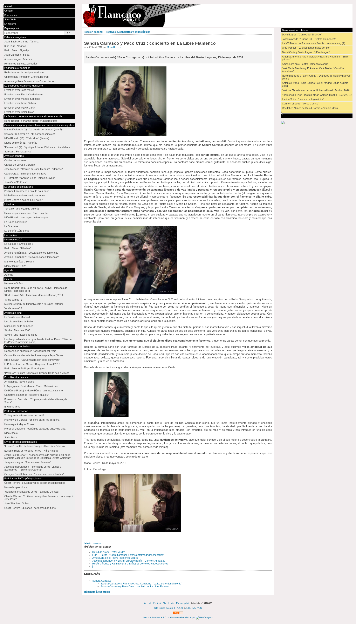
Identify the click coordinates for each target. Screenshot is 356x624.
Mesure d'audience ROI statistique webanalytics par (169, 617)
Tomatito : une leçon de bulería (21, 208)
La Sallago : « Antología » (18, 243)
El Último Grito (12, 406)
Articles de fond (13, 312)
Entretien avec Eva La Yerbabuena (23, 94)
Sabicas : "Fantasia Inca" (18, 151)
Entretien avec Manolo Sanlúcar (22, 98)
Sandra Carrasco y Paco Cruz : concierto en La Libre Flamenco (136, 586)
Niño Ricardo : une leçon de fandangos (26, 217)
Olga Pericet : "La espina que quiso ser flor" (306, 47)
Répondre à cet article (97, 591)
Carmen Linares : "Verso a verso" (300, 103)
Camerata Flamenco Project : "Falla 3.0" (26, 394)
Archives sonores (14, 156)
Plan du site (11, 15)
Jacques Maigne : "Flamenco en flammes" (27, 462)
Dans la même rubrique (295, 30)
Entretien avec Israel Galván (20, 103)
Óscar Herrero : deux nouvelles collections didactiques (34, 482)
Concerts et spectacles (17, 346)
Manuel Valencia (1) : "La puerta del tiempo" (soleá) (33, 129)
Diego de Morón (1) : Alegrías (20, 142)
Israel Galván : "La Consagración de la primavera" (32, 359)
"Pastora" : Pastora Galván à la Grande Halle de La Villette (36, 373)
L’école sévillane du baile (18, 321)
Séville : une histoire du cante (20, 334)
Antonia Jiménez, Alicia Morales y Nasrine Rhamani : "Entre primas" (315, 58)
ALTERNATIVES (193, 608)
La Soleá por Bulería (15, 222)
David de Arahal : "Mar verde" (108, 552)
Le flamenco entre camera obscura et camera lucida (33, 116)
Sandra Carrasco (101, 580)
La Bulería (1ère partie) (17, 230)
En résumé (10, 23)
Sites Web (10, 19)
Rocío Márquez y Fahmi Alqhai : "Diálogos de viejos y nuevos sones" (130, 563)
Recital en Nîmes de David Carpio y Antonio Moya (310, 108)
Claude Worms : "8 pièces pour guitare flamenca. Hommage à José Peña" (38, 498)
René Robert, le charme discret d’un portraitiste (30, 120)
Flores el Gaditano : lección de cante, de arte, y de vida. (35, 428)
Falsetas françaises (15, 37)
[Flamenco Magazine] (217, 15)
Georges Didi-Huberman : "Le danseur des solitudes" (34, 474)
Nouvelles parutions (15, 487)
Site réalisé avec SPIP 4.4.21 (168, 608)
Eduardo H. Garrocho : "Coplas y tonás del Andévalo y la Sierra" (35, 401)
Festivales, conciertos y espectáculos (128, 31)
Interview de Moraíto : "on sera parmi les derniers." (32, 419)
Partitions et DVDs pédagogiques (23, 478)
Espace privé (11, 28)
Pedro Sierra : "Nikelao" (17, 248)
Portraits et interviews (16, 411)
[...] (93, 566)
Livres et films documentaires (20, 441)
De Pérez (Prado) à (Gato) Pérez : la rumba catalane (33, 390)
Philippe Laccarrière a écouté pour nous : (27, 191)
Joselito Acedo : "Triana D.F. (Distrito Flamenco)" (309, 39)
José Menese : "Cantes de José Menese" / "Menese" (33, 169)
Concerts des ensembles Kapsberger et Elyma (30, 351)
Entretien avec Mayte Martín (19, 107)
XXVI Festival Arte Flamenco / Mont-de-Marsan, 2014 (33, 295)
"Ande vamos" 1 (13, 299)
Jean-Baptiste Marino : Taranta (21, 41)
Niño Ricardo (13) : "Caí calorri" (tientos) (26, 138)
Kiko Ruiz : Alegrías (15, 46)
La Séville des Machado (17, 317)
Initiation (9, 204)
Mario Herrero (114, 47)
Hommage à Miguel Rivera (19, 424)
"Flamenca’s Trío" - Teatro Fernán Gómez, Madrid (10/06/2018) (317, 95)
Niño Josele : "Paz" (15, 266)
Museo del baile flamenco (18, 326)
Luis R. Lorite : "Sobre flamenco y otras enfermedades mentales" (128, 555)
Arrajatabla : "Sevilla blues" (19, 381)
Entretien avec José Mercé (19, 90)
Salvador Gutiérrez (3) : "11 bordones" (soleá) (29, 134)
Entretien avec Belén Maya (19, 112)
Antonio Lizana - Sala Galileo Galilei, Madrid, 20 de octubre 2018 (315, 84)
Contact (8, 10)
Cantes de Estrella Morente (19, 164)
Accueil (8, 6)
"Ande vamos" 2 (13, 308)
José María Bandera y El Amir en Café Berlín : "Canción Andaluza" (129, 560)
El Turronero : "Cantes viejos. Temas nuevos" (29, 178)
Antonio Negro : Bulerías (18, 59)
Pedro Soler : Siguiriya (16, 50)
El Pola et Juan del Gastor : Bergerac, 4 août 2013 (32, 364)
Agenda (8, 270)
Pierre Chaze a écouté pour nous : (23, 200)
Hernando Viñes (13, 283)
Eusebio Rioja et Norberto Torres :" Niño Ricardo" (31, 450)
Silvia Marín (11, 437)
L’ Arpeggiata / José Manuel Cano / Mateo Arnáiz (31, 386)
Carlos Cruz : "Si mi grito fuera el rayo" (25, 173)
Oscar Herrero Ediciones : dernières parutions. (30, 508)
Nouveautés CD (13, 239)
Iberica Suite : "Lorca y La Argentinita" (303, 99)
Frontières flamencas (16, 377)
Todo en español (93, 31)
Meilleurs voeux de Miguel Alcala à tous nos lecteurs (33, 304)
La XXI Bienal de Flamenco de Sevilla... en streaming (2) (313, 43)
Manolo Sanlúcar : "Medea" (19, 261)
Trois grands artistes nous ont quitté (24, 415)
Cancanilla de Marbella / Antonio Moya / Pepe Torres (33, 355)
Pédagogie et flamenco (17, 68)
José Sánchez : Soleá (16, 503)
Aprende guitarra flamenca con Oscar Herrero (29, 81)
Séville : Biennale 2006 (17, 330)
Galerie (8, 279)
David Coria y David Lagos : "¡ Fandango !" (306, 52)
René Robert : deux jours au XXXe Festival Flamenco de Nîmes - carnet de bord (35, 289)
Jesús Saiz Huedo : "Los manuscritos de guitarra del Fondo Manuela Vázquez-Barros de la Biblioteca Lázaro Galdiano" (37, 456)
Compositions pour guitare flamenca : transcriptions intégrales (39, 125)
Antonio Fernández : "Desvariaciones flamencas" (31, 252)
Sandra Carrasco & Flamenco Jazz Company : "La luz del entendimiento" (141, 583)
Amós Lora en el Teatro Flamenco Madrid (115, 557)
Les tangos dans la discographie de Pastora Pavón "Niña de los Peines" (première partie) (38, 341)
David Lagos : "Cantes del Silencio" (302, 34)
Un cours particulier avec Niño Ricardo (26, 213)
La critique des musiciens (18, 186)
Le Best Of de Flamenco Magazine (23, 85)
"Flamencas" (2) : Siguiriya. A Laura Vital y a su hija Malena (37, 147)
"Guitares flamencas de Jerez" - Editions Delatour (31, 491)
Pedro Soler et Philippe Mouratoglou (24, 368)
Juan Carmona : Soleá (16, 54)
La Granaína (11, 226)
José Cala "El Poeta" (15, 182)
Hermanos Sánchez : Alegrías (20, 63)
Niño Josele (11, 433)
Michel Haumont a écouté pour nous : (25, 195)
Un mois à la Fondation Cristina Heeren (26, 76)
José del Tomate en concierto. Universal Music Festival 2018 (316, 90)
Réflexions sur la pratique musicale (24, 72)
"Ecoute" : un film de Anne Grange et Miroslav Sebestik (34, 446)
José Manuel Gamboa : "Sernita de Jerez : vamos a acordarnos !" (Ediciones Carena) (32, 468)
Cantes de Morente (15, 160)
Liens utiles (10, 235)
